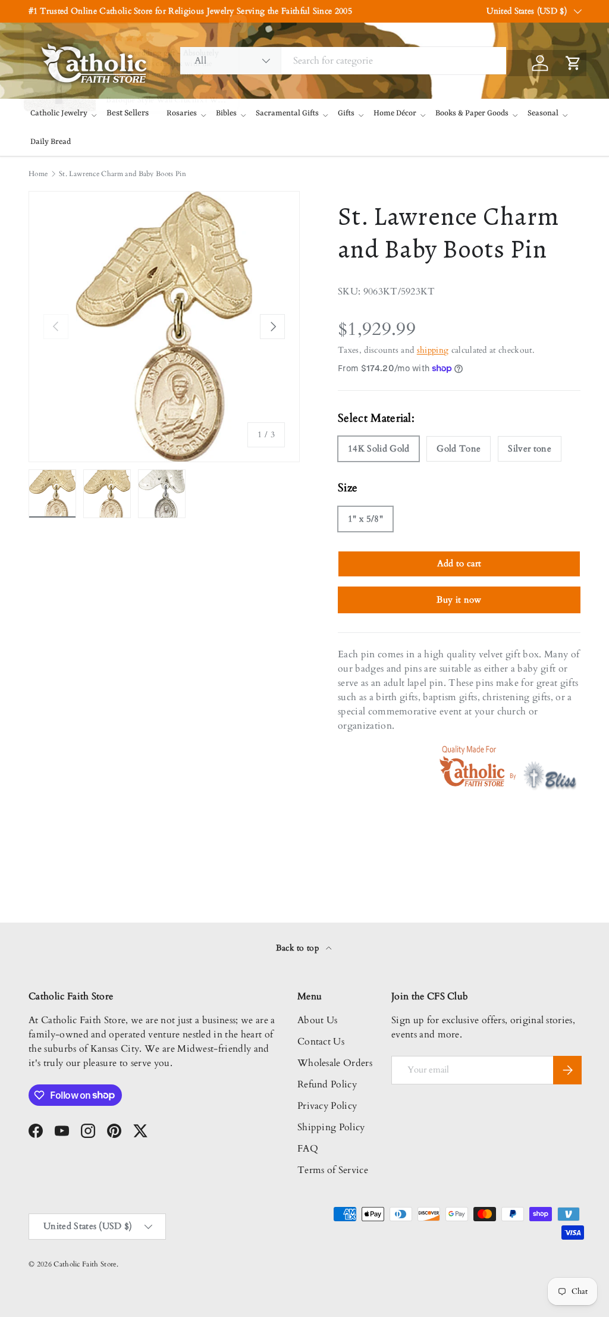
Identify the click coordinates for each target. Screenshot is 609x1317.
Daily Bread (50, 141)
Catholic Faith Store (85, 1264)
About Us (317, 1020)
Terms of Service (332, 1170)
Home (38, 173)
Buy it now (459, 600)
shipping (433, 350)
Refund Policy (327, 1084)
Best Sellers (127, 113)
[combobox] (343, 60)
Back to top (299, 948)
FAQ (307, 1148)
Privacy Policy (327, 1105)
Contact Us (320, 1041)
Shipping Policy (331, 1127)
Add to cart (459, 563)
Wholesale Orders (334, 1063)
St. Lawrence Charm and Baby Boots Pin (122, 173)
